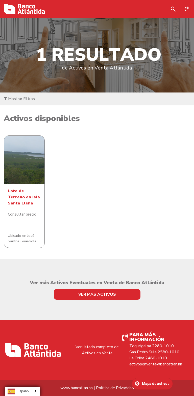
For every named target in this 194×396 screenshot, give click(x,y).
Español (24, 391)
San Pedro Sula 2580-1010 (154, 352)
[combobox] (22, 391)
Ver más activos (97, 294)
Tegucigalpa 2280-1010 (151, 346)
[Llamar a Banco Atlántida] (188, 9)
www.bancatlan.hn (76, 388)
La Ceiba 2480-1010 (148, 358)
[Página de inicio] (24, 9)
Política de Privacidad (115, 388)
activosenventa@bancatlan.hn (155, 364)
